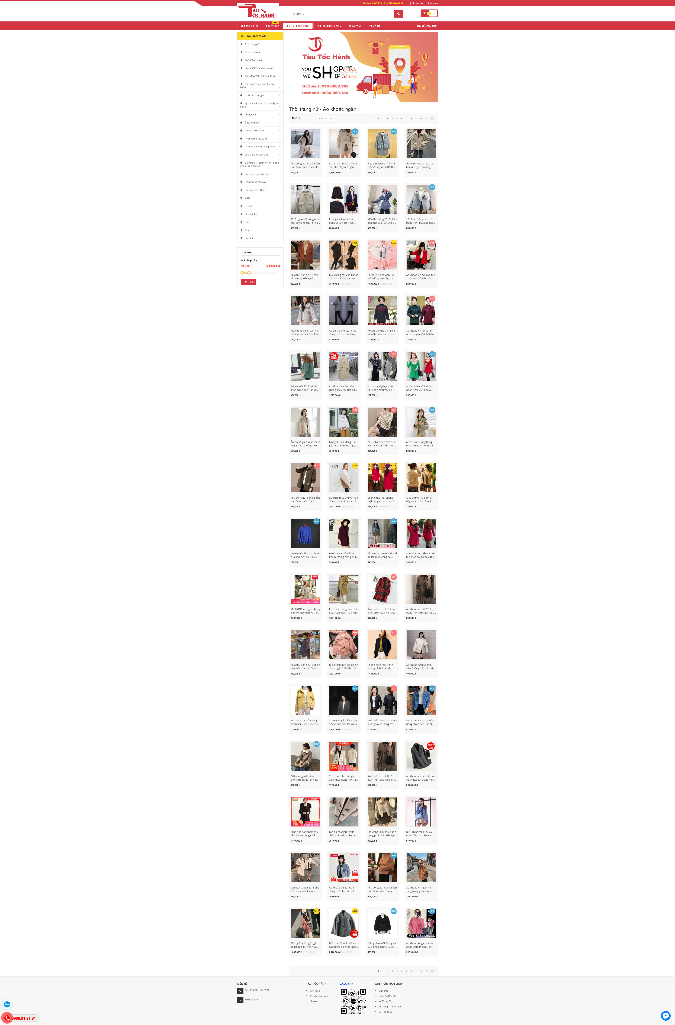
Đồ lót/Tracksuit (253, 60)
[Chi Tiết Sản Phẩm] (299, 131)
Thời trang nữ (252, 44)
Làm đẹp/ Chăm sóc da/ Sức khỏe (257, 85)
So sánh (434, 3)
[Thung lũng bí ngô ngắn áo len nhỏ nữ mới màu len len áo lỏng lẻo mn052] (305, 923)
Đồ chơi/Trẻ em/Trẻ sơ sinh (259, 68)
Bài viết (356, 25)
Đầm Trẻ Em (251, 214)
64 (421, 118)
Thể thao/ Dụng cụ (255, 95)
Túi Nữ (248, 205)
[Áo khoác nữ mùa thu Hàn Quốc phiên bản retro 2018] (421, 644)
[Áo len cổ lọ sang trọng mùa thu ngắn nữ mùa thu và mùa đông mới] (421, 421)
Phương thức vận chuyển (319, 998)
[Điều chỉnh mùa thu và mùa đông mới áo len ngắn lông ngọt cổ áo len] (421, 811)
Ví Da (247, 197)
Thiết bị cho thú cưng (256, 138)
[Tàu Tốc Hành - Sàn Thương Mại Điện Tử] (258, 10)
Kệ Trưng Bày (386, 1001)
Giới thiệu (315, 990)
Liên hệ (375, 25)
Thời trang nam (253, 52)
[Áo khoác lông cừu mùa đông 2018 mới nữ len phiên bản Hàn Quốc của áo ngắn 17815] (421, 923)
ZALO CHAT (347, 983)
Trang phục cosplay (255, 181)
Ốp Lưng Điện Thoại (255, 190)
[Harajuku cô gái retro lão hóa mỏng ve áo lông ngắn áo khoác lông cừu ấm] (421, 143)
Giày (247, 221)
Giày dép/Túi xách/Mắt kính (260, 76)
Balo (247, 230)
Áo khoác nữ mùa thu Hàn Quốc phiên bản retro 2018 (421, 668)
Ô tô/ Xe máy (252, 122)
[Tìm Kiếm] (398, 14)
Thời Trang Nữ (298, 25)
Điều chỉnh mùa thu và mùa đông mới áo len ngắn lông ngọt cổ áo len (420, 835)
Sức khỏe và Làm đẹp (256, 154)
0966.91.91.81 (252, 999)
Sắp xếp (323, 118)
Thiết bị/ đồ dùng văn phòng (260, 146)
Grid (297, 118)
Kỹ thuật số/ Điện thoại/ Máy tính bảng (260, 105)
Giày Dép (273, 25)
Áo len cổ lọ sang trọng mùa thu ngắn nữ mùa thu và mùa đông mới (421, 445)
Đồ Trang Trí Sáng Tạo (257, 174)
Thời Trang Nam (330, 25)
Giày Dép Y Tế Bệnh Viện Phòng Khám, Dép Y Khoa (259, 164)
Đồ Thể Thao (385, 1011)
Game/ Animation (254, 130)
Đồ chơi (249, 237)
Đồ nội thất (250, 114)
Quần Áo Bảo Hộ (387, 996)
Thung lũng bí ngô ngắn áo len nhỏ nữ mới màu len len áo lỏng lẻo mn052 (305, 947)
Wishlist (419, 3)
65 (427, 118)
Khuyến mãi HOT (427, 25)
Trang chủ (250, 25)
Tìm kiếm (248, 281)
